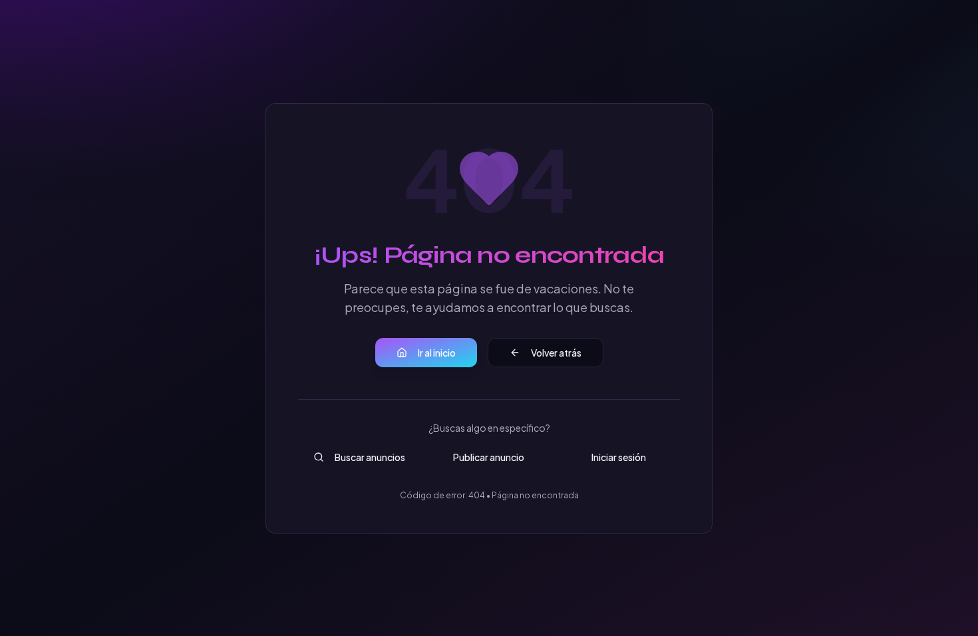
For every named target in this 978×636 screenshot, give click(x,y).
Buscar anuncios (370, 457)
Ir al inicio (437, 353)
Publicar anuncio (488, 457)
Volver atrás (556, 353)
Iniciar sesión (618, 457)
